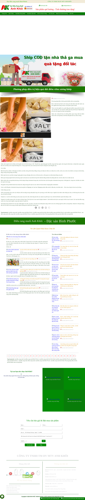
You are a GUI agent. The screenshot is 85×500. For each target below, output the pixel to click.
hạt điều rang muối (12, 212)
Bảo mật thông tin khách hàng (13, 485)
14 (42, 355)
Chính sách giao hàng (11, 487)
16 (49, 355)
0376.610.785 (52, 474)
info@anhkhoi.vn (52, 476)
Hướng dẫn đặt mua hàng (12, 492)
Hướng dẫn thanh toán (11, 490)
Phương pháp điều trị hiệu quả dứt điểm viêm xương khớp (59, 214)
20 (61, 355)
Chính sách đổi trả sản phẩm (13, 489)
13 (39, 355)
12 (36, 355)
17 (52, 355)
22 (67, 355)
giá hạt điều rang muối (73, 108)
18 (55, 355)
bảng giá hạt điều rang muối (50, 164)
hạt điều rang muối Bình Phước (25, 212)
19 (58, 355)
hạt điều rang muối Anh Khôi (39, 212)
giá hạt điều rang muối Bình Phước (73, 212)
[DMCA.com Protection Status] (28, 477)
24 (73, 355)
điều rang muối (11, 214)
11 (33, 355)
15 (46, 355)
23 (70, 355)
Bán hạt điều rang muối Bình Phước (55, 212)
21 (64, 355)
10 (30, 355)
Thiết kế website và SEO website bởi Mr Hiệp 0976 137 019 (50, 496)
